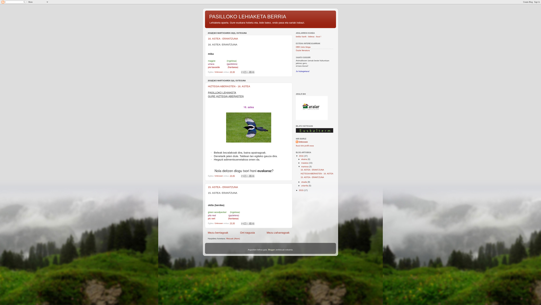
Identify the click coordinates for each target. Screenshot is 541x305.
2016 (301, 156)
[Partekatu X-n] (247, 72)
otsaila (304, 182)
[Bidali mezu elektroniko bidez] (242, 72)
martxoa (305, 167)
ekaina (304, 159)
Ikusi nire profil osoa (305, 146)
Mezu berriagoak (218, 232)
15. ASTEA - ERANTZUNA (223, 187)
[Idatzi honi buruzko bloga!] (245, 72)
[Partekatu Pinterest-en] (253, 72)
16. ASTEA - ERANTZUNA (223, 38)
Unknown (303, 142)
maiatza (305, 163)
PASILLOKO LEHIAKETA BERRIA (247, 16)
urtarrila (305, 186)
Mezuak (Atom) (233, 239)
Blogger (271, 250)
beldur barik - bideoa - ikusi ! (308, 37)
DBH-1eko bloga (303, 47)
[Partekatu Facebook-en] (250, 72)
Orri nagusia (247, 232)
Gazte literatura (303, 50)
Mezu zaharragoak (278, 232)
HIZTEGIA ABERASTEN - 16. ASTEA (229, 86)
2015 (301, 190)
